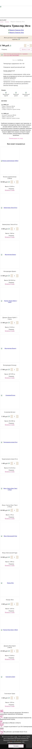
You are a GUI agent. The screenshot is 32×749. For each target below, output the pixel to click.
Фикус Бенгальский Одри (9, 553)
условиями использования (14, 742)
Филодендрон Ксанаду (9, 365)
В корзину (11, 188)
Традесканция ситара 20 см (10, 459)
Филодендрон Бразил (9, 271)
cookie (15, 736)
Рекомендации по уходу (16, 138)
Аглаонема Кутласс (9, 412)
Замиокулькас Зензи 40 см (9, 224)
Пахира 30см (9, 599)
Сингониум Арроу (9, 693)
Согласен (16, 746)
